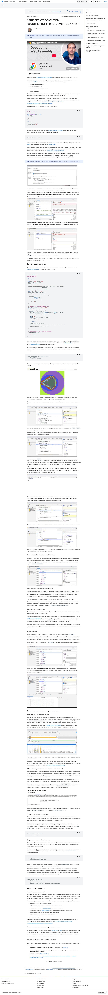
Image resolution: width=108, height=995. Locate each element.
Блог (40, 1)
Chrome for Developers (31, 16)
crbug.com (65, 947)
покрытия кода (45, 910)
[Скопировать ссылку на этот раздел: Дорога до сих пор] (42, 74)
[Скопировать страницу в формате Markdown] (77, 24)
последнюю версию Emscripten (55, 130)
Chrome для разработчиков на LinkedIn (80, 985)
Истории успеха (33, 1)
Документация (22, 1)
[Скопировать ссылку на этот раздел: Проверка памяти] (39, 631)
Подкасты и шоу (40, 987)
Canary (53, 930)
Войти (105, 1)
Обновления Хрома (41, 981)
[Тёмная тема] (78, 110)
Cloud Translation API (56, 11)
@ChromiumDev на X (76, 981)
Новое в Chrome (46, 1)
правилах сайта (50, 969)
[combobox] (83, 1)
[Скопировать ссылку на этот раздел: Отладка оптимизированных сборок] (49, 814)
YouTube (74, 983)
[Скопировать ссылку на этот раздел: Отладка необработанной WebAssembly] (57, 555)
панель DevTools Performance (54, 725)
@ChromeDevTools (44, 953)
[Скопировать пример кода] (80, 110)
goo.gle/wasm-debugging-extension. (55, 150)
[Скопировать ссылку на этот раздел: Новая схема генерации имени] (46, 609)
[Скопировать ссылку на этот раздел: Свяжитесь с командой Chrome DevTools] (57, 939)
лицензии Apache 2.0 (30, 969)
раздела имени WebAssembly (34, 618)
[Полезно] (78, 16)
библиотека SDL (68, 343)
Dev (57, 930)
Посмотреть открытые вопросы (8, 983)
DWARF (35, 82)
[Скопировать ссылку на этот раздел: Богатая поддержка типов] (47, 264)
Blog (3, 5)
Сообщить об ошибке (6, 981)
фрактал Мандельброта (33, 269)
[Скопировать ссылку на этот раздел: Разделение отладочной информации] (51, 840)
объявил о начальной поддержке (44, 77)
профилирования (47, 908)
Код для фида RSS (76, 987)
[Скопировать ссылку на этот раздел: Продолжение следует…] (46, 888)
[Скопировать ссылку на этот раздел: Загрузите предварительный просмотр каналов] (62, 927)
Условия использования (6, 992)
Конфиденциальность (16, 992)
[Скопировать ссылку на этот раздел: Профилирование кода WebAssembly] (50, 715)
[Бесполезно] (80, 16)
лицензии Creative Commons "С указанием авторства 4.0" (63, 968)
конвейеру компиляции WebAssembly (56, 765)
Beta (61, 930)
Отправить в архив (40, 985)
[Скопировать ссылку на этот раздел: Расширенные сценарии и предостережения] (60, 711)
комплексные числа (35, 344)
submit (28, 144)
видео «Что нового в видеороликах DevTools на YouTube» (56, 956)
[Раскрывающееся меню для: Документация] (27, 1)
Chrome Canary (52, 144)
